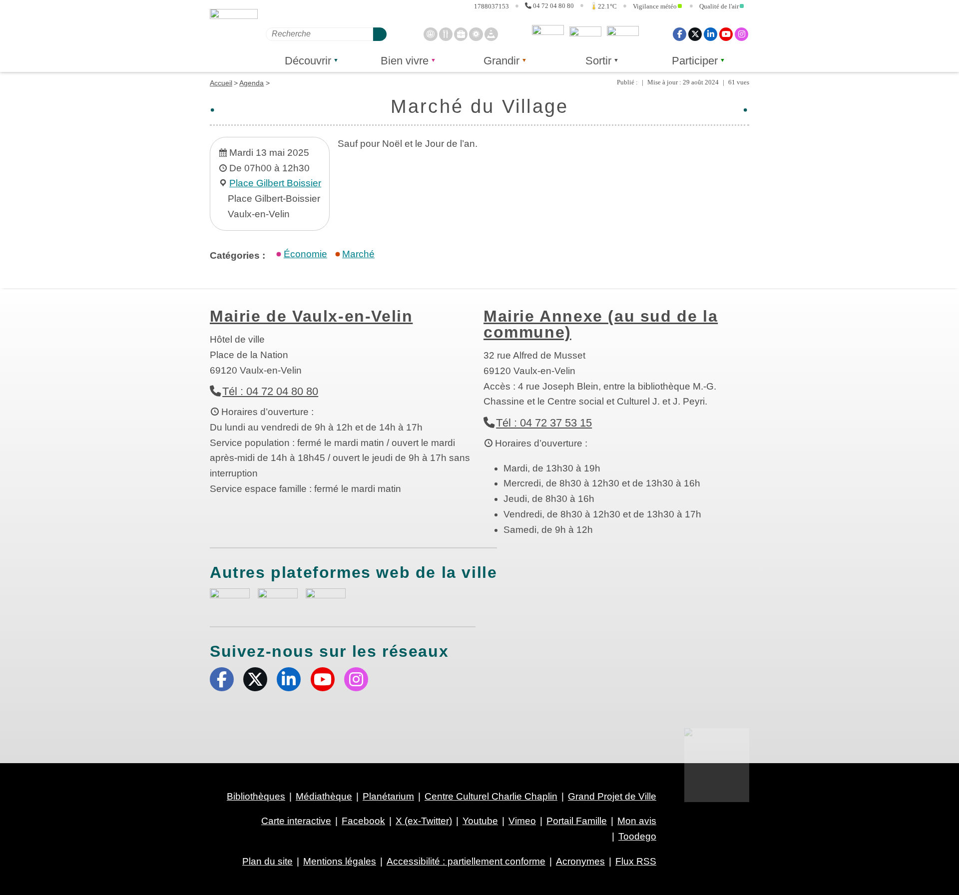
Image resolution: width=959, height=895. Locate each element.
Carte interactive (296, 821)
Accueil (221, 83)
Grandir (501, 60)
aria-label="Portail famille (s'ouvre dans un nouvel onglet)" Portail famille (326, 598)
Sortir (598, 60)
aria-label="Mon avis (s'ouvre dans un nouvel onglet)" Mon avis (230, 599)
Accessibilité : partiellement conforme (466, 861)
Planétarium (388, 796)
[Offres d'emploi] (461, 33)
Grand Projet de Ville (612, 796)
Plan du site (267, 861)
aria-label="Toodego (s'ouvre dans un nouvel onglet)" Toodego (278, 598)
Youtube (726, 33)
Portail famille (623, 34)
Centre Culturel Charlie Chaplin (491, 796)
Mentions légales (339, 861)
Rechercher (380, 33)
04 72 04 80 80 (553, 5)
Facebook (679, 33)
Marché (358, 254)
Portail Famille (576, 821)
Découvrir (308, 60)
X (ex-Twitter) (695, 33)
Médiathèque (324, 796)
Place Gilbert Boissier (275, 183)
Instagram (741, 33)
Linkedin (710, 33)
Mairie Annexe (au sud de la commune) (600, 324)
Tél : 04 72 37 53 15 (544, 423)
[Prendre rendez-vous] (430, 33)
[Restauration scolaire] (446, 33)
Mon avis (548, 34)
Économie (305, 254)
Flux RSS (635, 861)
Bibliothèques (256, 796)
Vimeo (522, 821)
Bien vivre (405, 60)
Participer (695, 60)
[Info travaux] (491, 33)
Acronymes (580, 861)
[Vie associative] (475, 33)
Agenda (251, 83)
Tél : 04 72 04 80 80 (270, 391)
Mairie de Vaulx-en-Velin (311, 316)
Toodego (585, 34)
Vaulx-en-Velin (234, 35)
